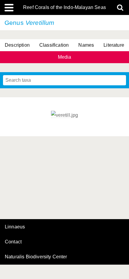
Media (64, 57)
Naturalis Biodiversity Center (36, 256)
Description (17, 45)
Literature (114, 45)
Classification (54, 45)
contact (13, 241)
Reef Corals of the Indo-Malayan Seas (64, 7)
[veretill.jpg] (64, 115)
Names (86, 45)
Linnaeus (15, 227)
